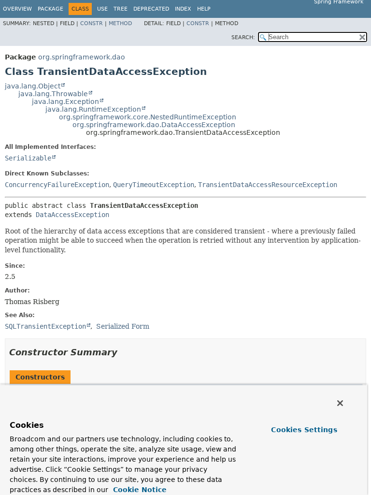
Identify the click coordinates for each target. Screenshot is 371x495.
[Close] (340, 403)
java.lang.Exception (65, 101)
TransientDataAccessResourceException (267, 185)
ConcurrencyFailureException (57, 185)
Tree (121, 9)
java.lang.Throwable (53, 94)
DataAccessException (72, 214)
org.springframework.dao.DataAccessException (153, 125)
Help (204, 9)
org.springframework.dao (81, 57)
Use (102, 9)
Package (50, 9)
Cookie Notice (139, 490)
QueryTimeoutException (153, 185)
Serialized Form (122, 326)
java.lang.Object (32, 86)
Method (120, 23)
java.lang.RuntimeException (93, 109)
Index (183, 9)
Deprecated (151, 9)
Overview (17, 9)
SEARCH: (243, 37)
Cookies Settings (304, 430)
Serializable (28, 158)
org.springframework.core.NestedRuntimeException (147, 117)
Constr (91, 23)
